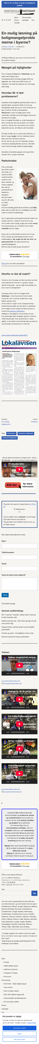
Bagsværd (27, 906)
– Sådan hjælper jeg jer (10, 966)
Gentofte (31, 914)
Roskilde (14, 924)
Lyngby (16, 922)
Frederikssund (17, 914)
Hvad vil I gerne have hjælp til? (14, 575)
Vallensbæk (15, 927)
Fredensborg (28, 911)
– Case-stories (8, 987)
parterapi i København (17, 311)
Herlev (4, 919)
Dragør (15, 911)
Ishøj (3, 922)
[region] (19, 1028)
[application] (19, 665)
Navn (4, 541)
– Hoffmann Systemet (10, 969)
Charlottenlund (27, 909)
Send (5, 595)
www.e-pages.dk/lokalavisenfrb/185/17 (15, 335)
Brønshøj (18, 909)
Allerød (14, 906)
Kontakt (17, 23)
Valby (9, 927)
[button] (31, 17)
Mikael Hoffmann (8, 47)
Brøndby (11, 909)
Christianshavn (7, 911)
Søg (3, 889)
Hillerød (9, 919)
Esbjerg (26, 927)
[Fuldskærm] (35, 673)
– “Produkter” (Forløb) (10, 973)
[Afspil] (4, 673)
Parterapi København (10, 437)
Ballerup (34, 906)
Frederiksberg (6, 914)
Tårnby (4, 927)
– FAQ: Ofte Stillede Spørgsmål (13, 994)
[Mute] (31, 673)
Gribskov (19, 916)
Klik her (4, 263)
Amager (20, 906)
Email (4, 564)
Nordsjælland (6, 924)
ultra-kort (18, 853)
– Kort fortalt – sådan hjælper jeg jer (15, 984)
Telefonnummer (8, 552)
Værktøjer (25, 20)
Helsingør (33, 916)
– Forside (6, 962)
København (10, 922)
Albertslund (7, 906)
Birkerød (4, 909)
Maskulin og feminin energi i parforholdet (15, 637)
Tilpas (19, 1034)
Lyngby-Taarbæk (25, 922)
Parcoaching (6, 980)
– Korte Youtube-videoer (11, 991)
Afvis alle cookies (19, 1039)
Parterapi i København (26, 433)
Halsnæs (26, 916)
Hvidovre (16, 919)
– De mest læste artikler (11, 1002)
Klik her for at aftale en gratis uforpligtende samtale (19, 4)
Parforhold (11, 433)
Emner (16, 20)
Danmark (11, 904)
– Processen (7, 976)
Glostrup (12, 916)
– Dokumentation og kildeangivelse (14, 998)
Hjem (3, 958)
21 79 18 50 (7, 20)
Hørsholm (33, 919)
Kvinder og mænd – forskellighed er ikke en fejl (17, 633)
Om (3, 1012)
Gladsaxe (5, 916)
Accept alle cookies (19, 1028)
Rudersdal (21, 924)
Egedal (20, 911)
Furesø (24, 914)
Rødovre (29, 924)
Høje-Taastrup (24, 919)
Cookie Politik (31, 1023)
